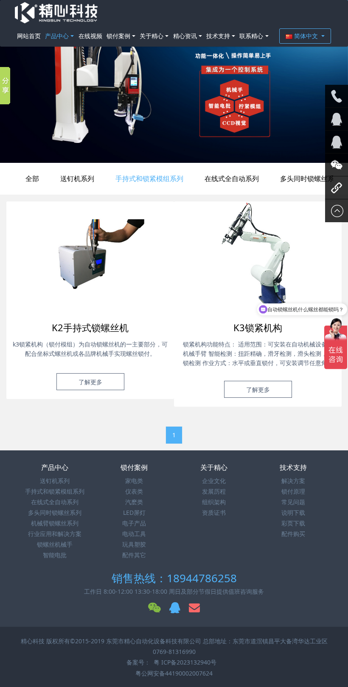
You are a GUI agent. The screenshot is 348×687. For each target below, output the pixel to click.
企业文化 (214, 481)
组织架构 (214, 502)
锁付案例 (118, 36)
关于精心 (151, 36)
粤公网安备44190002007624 (174, 673)
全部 (32, 178)
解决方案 (293, 481)
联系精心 (251, 36)
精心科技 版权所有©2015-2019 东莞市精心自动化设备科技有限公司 (112, 641)
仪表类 (134, 491)
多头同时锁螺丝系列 (54, 512)
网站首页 (29, 36)
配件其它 (134, 555)
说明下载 (293, 512)
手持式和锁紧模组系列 (149, 178)
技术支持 (218, 36)
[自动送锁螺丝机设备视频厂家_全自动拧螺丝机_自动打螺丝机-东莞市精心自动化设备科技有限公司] (56, 12)
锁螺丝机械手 (55, 544)
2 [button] (174, 150)
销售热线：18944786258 (174, 578)
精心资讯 (185, 36)
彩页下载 (293, 523)
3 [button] (184, 150)
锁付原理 (293, 491)
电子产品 (134, 523)
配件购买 (293, 534)
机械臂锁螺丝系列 (55, 523)
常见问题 (293, 502)
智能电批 (55, 555)
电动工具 (134, 534)
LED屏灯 (134, 512)
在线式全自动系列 (232, 178)
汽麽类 (134, 502)
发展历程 (214, 491)
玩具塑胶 (134, 544)
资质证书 (214, 512)
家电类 (134, 481)
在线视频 (90, 36)
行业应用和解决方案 (54, 534)
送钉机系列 (77, 178)
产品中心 (57, 36)
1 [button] (164, 150)
